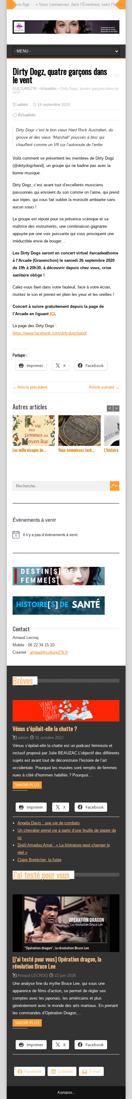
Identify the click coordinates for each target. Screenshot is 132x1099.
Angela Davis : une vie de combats (48, 823)
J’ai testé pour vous (41, 875)
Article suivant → (104, 387)
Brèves (23, 680)
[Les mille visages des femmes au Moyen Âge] (35, 431)
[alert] (66, 534)
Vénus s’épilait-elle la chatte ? (45, 728)
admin (22, 105)
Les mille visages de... (29, 450)
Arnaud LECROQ (32, 975)
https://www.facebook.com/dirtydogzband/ (50, 333)
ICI (52, 314)
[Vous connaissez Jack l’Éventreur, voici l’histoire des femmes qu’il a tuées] (81, 431)
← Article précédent (30, 387)
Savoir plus (27, 785)
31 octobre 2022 (49, 737)
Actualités (27, 115)
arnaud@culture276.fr (49, 652)
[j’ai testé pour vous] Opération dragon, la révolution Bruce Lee (57, 962)
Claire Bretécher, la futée (39, 859)
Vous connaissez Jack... (76, 450)
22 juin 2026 (65, 975)
